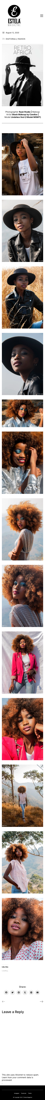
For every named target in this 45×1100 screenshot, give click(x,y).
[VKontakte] (31, 992)
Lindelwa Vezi (17, 117)
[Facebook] (6, 992)
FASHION (21, 39)
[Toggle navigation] (41, 15)
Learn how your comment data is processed (17, 1078)
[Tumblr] (25, 992)
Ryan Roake (24, 112)
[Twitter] (12, 992)
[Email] (37, 992)
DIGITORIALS (11, 39)
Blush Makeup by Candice (25, 114)
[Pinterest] (18, 992)
